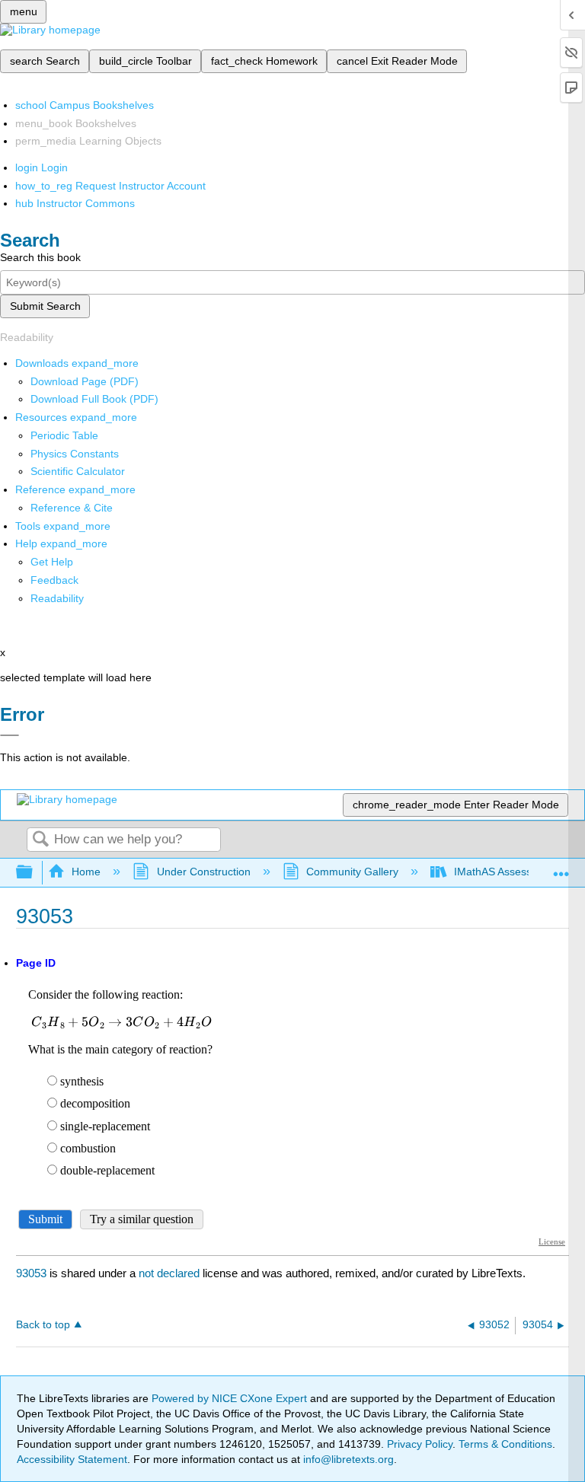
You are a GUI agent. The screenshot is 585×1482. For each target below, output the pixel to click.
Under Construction (203, 871)
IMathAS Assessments (507, 871)
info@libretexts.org (347, 1459)
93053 (31, 1273)
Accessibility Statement (72, 1459)
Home (86, 871)
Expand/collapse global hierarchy (34, 872)
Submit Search (45, 306)
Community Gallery (352, 871)
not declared (171, 1273)
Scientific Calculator (77, 471)
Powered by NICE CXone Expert (231, 1398)
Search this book (40, 257)
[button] (54, 580)
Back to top (43, 1325)
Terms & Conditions (505, 1444)
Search (40, 840)
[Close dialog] (9, 735)
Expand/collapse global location (561, 868)
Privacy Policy (419, 1444)
